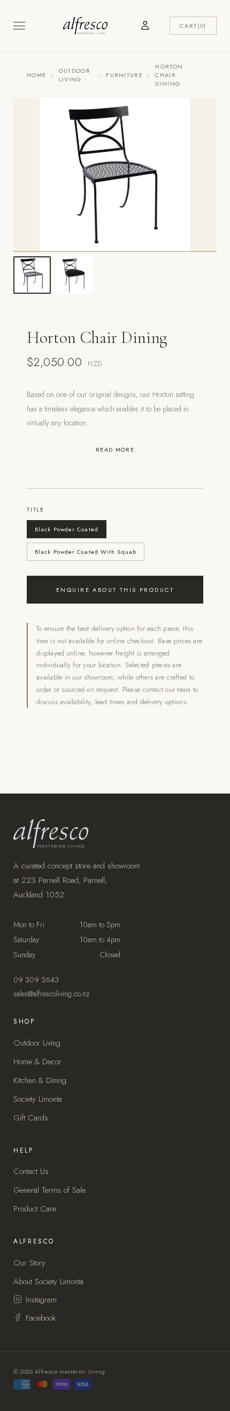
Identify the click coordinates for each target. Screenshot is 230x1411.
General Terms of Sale (49, 1190)
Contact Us (31, 1171)
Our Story (29, 1263)
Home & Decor (37, 1061)
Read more (115, 449)
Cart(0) (193, 25)
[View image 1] (32, 275)
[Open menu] (19, 25)
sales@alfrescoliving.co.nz (51, 993)
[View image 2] (74, 275)
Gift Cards (30, 1118)
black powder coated (66, 529)
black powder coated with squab (85, 551)
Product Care (34, 1209)
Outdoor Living (74, 74)
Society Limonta (37, 1099)
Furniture (124, 75)
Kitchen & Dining (39, 1080)
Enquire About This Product (115, 589)
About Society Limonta (48, 1281)
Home (36, 75)
